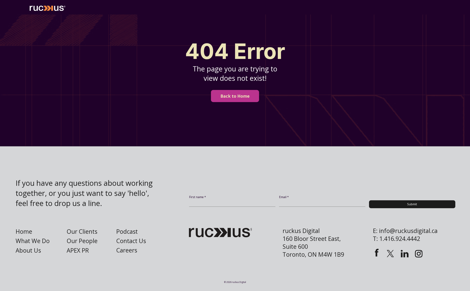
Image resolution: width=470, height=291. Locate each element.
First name (197, 197)
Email (284, 197)
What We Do (33, 241)
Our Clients (82, 231)
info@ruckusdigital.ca (408, 231)
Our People (82, 241)
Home (24, 231)
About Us (28, 250)
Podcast (127, 231)
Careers (126, 250)
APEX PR (78, 250)
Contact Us (131, 241)
